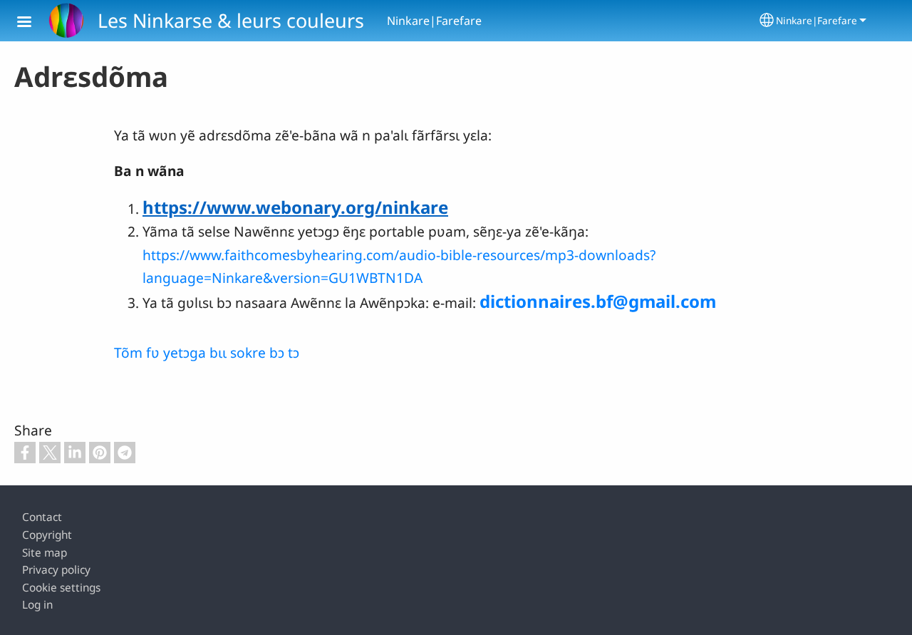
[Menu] (32, 23)
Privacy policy (56, 569)
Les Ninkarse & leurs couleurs (231, 20)
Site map (44, 552)
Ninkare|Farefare (816, 20)
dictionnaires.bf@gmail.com (598, 301)
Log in (37, 604)
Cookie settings (61, 587)
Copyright (47, 534)
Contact (42, 517)
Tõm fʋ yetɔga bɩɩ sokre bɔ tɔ (206, 352)
